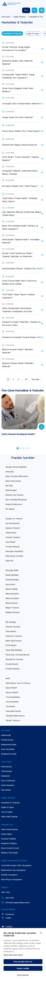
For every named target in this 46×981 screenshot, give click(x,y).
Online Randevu (7, 785)
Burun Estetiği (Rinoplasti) (16, 500)
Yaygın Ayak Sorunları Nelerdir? (17, 117)
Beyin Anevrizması (13, 481)
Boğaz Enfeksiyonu (14, 504)
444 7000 (9, 898)
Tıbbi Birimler (6, 771)
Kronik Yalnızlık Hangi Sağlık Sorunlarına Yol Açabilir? (16, 48)
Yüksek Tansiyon (13, 720)
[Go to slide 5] (29, 448)
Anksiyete (10, 472)
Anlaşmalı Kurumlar (8, 754)
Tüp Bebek (10, 706)
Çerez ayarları (23, 975)
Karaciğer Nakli (12, 570)
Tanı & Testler (7, 812)
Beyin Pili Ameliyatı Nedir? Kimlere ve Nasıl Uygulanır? (20, 227)
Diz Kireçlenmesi (13, 523)
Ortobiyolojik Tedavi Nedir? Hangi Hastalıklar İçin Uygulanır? (18, 76)
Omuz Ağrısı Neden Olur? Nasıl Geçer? (21, 131)
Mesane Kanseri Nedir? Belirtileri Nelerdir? (18, 364)
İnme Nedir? (11, 542)
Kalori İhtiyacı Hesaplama (11, 879)
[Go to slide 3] (23, 448)
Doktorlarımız (6, 766)
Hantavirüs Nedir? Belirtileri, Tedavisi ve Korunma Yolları (21, 323)
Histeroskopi (11, 533)
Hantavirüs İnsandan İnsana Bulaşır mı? (21, 337)
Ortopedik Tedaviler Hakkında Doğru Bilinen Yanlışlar (20, 172)
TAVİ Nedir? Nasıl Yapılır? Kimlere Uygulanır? (18, 296)
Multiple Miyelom (13, 612)
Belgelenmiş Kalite (8, 744)
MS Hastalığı (11, 622)
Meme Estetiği (11, 589)
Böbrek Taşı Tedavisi (15, 495)
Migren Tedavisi (12, 608)
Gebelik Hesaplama (9, 875)
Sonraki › (35, 379)
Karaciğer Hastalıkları (14, 551)
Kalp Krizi (9, 561)
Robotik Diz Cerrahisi (14, 659)
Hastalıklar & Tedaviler (12, 33)
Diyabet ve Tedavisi (14, 519)
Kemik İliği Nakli (12, 575)
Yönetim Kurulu (7, 740)
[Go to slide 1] (17, 448)
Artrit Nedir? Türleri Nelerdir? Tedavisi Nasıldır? (20, 158)
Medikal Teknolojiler (9, 853)
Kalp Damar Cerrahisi (14, 556)
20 (26, 379)
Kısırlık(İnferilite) (12, 580)
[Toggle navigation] (41, 10)
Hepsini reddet (23, 968)
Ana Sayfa (6, 17)
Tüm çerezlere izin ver (23, 962)
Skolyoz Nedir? (12, 692)
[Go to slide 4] (26, 448)
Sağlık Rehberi (19, 17)
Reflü (8, 678)
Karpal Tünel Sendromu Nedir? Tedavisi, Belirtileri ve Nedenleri (17, 255)
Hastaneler (5, 776)
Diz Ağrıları (10, 509)
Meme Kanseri (12, 603)
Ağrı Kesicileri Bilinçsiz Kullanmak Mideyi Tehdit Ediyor (21, 213)
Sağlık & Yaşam (33, 33)
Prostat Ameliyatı (12, 547)
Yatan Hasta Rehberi (9, 829)
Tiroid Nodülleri (12, 702)
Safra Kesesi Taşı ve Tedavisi (18, 683)
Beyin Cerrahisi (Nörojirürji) (17, 476)
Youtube (8, 927)
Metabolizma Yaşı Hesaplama (13, 870)
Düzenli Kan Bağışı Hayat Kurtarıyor (19, 145)
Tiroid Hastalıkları (13, 697)
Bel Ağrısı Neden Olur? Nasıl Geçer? (20, 186)
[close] (41, 933)
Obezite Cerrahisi (13, 627)
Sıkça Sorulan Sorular (10, 848)
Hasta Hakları (6, 834)
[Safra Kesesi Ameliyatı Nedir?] (23, 428)
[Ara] (34, 10)
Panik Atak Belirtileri (14, 650)
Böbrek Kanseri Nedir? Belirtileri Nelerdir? (17, 351)
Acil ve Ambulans (8, 780)
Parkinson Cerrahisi (14, 636)
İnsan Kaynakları (8, 749)
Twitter (8, 918)
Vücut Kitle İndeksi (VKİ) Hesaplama (16, 865)
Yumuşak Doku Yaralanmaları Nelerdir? (21, 103)
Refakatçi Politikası (9, 843)
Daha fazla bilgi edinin (13, 955)
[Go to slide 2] (21, 448)
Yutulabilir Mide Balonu (15, 716)
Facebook (9, 914)
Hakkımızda (6, 735)
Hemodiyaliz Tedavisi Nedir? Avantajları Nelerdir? (21, 241)
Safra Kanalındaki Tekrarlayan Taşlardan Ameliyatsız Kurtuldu (17, 309)
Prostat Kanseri (12, 664)
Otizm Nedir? (11, 631)
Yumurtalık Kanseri (13, 711)
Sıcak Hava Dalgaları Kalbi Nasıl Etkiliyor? (17, 90)
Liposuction (10, 584)
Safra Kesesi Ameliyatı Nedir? (18, 434)
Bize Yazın (6, 892)
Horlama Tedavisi (13, 537)
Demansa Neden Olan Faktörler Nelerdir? (17, 62)
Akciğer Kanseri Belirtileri (16, 467)
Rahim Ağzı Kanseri (14, 641)
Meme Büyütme (12, 594)
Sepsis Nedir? (11, 688)
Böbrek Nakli (11, 490)
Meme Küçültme (12, 598)
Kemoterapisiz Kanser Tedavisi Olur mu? (21, 268)
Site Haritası (6, 790)
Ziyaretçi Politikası (8, 839)
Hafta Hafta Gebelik (9, 817)
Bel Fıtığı (9, 486)
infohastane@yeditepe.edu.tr (17, 902)
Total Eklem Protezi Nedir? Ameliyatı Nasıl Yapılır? (19, 200)
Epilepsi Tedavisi (13, 528)
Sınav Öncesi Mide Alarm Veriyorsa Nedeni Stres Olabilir (19, 282)
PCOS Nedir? (11, 645)
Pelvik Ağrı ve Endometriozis (18, 655)
